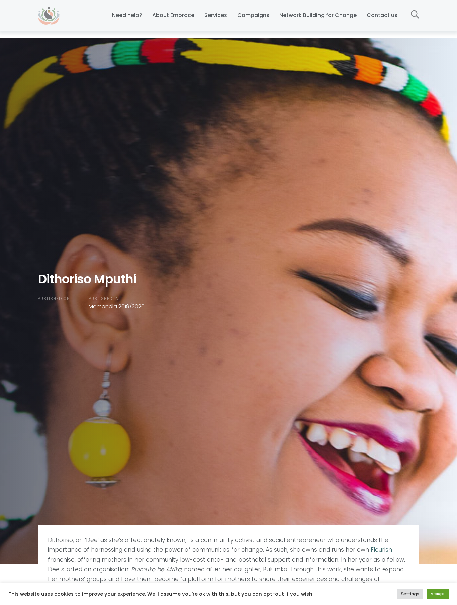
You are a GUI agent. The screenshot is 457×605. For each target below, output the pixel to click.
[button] (415, 15)
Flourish (381, 550)
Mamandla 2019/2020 (117, 307)
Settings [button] (410, 594)
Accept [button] (438, 593)
